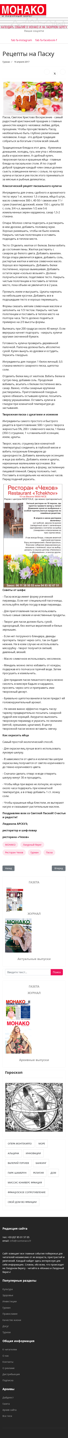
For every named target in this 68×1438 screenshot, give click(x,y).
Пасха (49, 852)
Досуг (5, 1326)
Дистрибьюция (11, 1374)
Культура (7, 1289)
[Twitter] (55, 73)
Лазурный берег (32, 844)
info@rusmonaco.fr (20, 1240)
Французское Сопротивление (27, 1192)
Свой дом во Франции (22, 1202)
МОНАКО (10, 844)
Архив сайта (9, 1409)
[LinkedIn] (63, 72)
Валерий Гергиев (18, 1163)
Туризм (6, 1332)
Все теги (7, 1416)
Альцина (13, 1153)
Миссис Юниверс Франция (25, 1182)
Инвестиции (9, 1301)
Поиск (57, 972)
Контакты (7, 1361)
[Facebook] (47, 72)
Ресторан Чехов (14, 852)
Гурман (6, 61)
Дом (53, 1172)
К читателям (9, 1349)
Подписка (7, 1380)
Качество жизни (11, 1320)
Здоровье (7, 1295)
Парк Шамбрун (17, 1172)
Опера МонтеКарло (20, 1143)
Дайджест (8, 1397)
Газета (6, 1403)
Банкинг (41, 1163)
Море (41, 1143)
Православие (9, 1313)
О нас (5, 1355)
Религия (38, 1172)
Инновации (33, 1153)
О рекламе (8, 1368)
